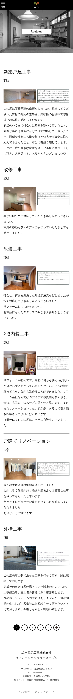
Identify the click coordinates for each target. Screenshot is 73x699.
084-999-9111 (40, 664)
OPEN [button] (3, 5)
